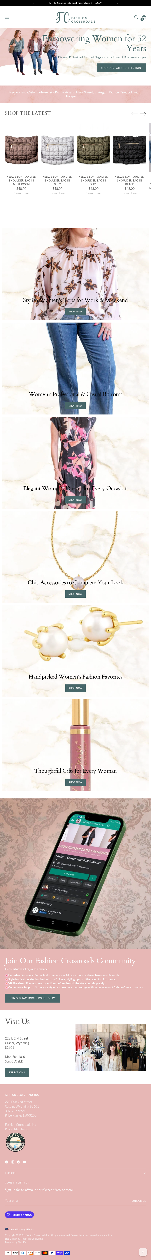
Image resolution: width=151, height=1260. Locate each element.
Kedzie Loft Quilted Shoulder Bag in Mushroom (21, 180)
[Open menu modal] (7, 17)
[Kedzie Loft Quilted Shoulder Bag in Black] (129, 147)
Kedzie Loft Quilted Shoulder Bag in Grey (57, 180)
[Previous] (34, 3)
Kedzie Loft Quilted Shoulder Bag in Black (129, 180)
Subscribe (139, 1200)
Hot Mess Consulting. (32, 1238)
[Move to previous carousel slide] (134, 114)
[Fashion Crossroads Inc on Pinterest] (19, 1162)
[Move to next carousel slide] (143, 114)
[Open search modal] (136, 17)
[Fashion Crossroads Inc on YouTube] (25, 1162)
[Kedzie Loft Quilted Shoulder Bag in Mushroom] (21, 147)
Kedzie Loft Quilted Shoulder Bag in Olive (93, 180)
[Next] (117, 3)
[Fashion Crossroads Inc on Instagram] (13, 1162)
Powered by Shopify (15, 1242)
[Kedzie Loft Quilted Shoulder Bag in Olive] (93, 147)
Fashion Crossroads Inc (37, 1235)
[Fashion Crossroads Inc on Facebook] (7, 1162)
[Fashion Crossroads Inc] (75, 17)
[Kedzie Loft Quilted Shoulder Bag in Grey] (57, 147)
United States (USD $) (20, 1229)
